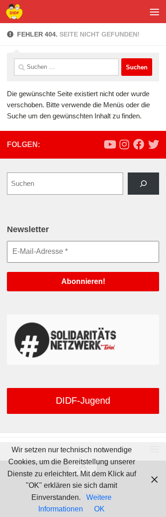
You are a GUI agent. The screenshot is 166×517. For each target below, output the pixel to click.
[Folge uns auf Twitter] (153, 144)
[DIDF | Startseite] (17, 11)
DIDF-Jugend (83, 400)
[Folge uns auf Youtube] (109, 144)
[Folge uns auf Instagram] (124, 144)
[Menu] (154, 11)
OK (99, 509)
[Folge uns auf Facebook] (138, 144)
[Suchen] (143, 183)
